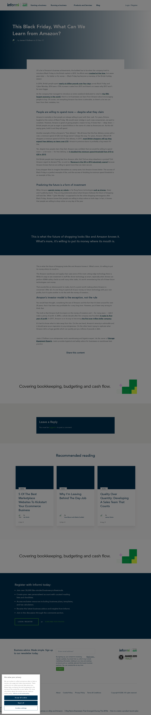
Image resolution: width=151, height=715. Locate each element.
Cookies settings (21, 708)
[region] (21, 694)
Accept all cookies (21, 698)
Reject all (21, 703)
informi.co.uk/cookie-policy (21, 693)
